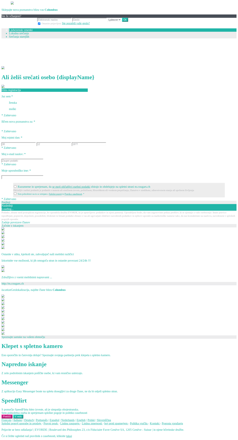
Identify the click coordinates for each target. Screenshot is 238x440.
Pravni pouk (51, 423)
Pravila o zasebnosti (73, 194)
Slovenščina (104, 420)
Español (54, 420)
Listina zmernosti (92, 423)
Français (6, 420)
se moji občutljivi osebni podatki (71, 186)
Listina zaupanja (70, 423)
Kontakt (155, 423)
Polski (91, 420)
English (81, 420)
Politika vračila (139, 423)
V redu (18, 416)
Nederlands (68, 420)
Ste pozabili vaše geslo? (76, 23)
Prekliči (7, 416)
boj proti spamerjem (116, 423)
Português (42, 420)
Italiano (17, 420)
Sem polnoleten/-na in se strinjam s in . (51, 194)
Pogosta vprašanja (172, 423)
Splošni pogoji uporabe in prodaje (21, 423)
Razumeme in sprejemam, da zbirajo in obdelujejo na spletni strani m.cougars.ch (84, 186)
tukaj (69, 436)
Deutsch (29, 420)
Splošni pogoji (55, 194)
